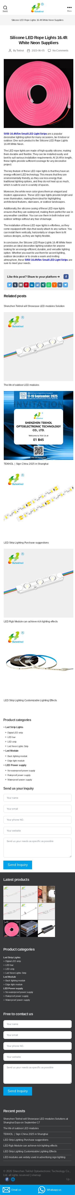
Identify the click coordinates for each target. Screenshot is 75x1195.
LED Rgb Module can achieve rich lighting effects (30, 1145)
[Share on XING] (43, 284)
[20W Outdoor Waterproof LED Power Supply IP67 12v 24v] (46, 928)
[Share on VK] (59, 284)
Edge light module (16, 760)
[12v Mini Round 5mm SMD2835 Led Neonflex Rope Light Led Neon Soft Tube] (11, 928)
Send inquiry (18, 865)
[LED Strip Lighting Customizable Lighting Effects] (38, 662)
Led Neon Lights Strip (18, 746)
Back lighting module (17, 756)
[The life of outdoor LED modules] (38, 346)
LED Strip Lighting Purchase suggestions (25, 1139)
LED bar (12, 737)
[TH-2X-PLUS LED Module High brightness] (11, 911)
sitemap (36, 1175)
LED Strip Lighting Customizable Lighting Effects (29, 1151)
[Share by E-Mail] (20, 284)
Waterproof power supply (20, 779)
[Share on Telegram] (65, 284)
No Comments (60, 50)
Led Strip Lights (14, 727)
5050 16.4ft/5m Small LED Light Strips (25, 133)
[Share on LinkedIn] (31, 284)
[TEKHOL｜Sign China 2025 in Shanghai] (38, 425)
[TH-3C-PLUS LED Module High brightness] (29, 894)
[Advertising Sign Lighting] (46, 894)
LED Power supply (15, 765)
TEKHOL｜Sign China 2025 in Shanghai (25, 1134)
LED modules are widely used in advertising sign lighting (34, 1157)
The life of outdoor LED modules (21, 1128)
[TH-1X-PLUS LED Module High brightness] (46, 911)
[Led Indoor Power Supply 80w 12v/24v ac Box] (29, 928)
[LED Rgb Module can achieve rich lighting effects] (38, 583)
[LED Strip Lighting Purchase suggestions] (38, 504)
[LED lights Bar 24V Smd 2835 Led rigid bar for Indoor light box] (29, 911)
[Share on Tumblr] (15, 284)
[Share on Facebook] (66, 276)
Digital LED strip (15, 732)
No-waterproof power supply (21, 770)
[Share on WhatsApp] (48, 284)
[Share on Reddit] (37, 284)
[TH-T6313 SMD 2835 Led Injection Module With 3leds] (11, 894)
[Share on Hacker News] (54, 284)
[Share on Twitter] (9, 284)
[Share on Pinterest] (26, 284)
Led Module (12, 750)
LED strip (12, 741)
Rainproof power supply (19, 775)
